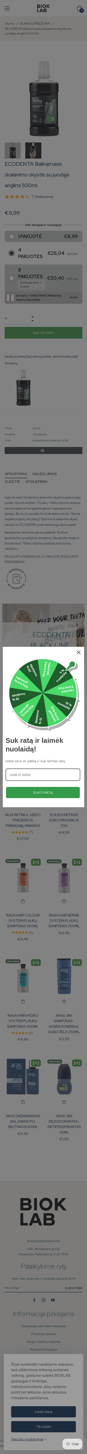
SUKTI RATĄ (43, 792)
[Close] (78, 652)
